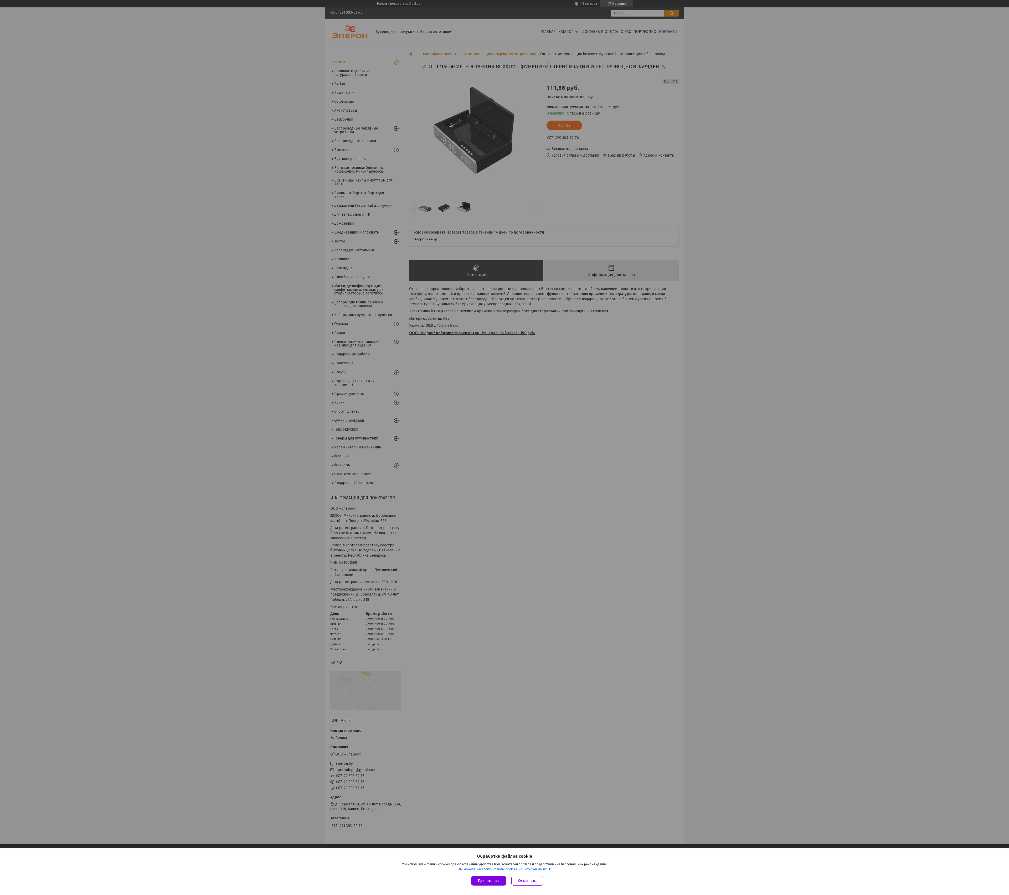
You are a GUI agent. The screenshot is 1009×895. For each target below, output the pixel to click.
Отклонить (527, 881)
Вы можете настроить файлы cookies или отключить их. (503, 869)
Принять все (488, 881)
